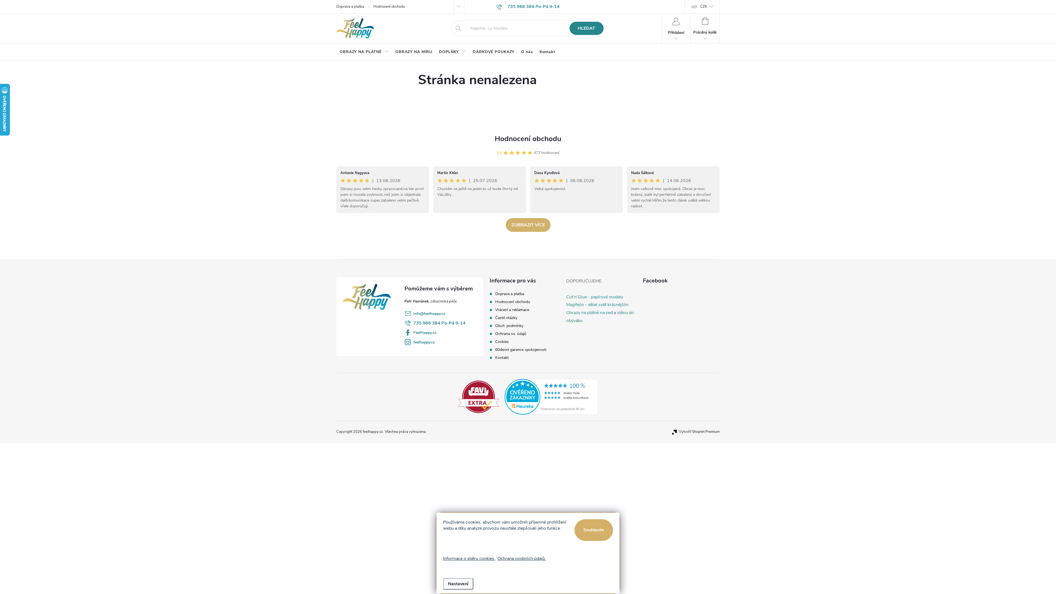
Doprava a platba (350, 6)
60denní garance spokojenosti (520, 349)
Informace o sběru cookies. (469, 559)
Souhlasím (593, 530)
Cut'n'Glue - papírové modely (594, 297)
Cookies (502, 341)
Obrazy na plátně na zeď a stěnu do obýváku (600, 317)
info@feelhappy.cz (429, 313)
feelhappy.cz (424, 342)
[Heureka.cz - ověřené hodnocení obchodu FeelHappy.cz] (551, 397)
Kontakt (502, 357)
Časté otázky (506, 317)
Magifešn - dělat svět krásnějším (597, 305)
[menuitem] (364, 52)
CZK (703, 6)
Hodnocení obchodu (389, 6)
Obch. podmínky (509, 325)
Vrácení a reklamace (512, 309)
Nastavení (458, 584)
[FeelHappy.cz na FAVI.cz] (478, 397)
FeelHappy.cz (424, 332)
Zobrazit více (528, 225)
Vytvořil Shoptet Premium (699, 431)
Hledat (586, 28)
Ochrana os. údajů (510, 333)
